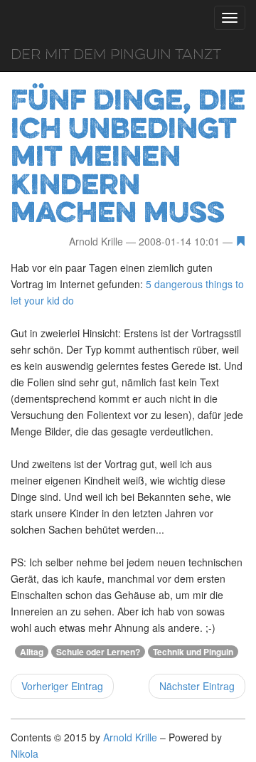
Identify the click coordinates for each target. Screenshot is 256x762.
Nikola (24, 753)
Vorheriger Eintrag (62, 686)
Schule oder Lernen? (98, 651)
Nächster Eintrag (197, 686)
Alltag (31, 651)
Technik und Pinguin (193, 651)
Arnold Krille (130, 737)
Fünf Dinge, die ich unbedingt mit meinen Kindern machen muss (128, 155)
